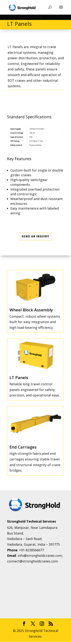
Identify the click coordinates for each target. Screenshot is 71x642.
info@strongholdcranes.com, (40, 555)
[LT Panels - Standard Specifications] (35, 147)
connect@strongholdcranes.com (32, 561)
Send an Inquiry (35, 236)
